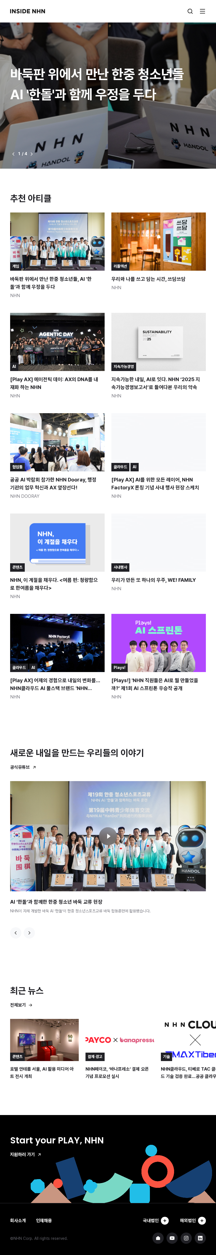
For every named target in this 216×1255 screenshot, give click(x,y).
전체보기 (18, 1005)
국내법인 (151, 1220)
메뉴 (202, 11)
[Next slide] (29, 933)
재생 (108, 836)
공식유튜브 (20, 767)
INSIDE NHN (27, 11)
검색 (190, 11)
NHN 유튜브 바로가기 (172, 1238)
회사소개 (18, 1220)
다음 (31, 154)
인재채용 (44, 1220)
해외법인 (188, 1220)
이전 (13, 154)
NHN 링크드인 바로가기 (200, 1238)
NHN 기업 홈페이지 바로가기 (158, 1238)
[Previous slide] (15, 933)
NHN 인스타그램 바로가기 (186, 1238)
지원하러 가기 (22, 1154)
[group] (108, 84)
